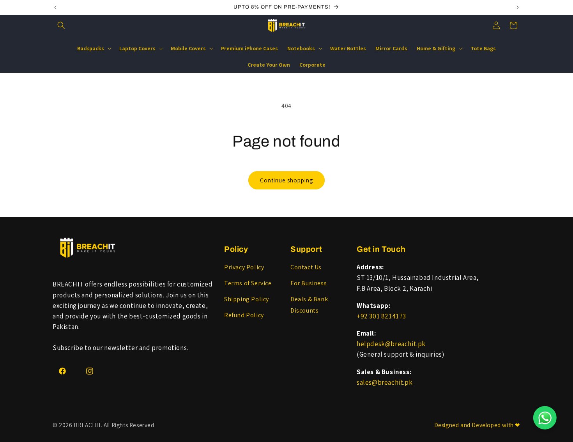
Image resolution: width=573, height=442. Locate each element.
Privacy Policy (244, 267)
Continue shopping (286, 180)
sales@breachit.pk (384, 382)
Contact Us (306, 267)
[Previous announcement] (55, 7)
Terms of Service (248, 283)
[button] (61, 25)
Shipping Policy (246, 299)
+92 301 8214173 (381, 316)
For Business (308, 283)
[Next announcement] (517, 7)
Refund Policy (244, 315)
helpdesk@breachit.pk (391, 343)
